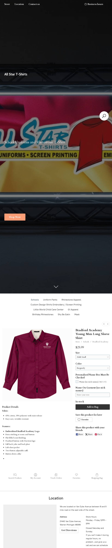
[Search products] (104, 115)
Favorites (76, 478)
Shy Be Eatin (64, 314)
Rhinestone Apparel (71, 299)
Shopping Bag (97, 478)
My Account (35, 478)
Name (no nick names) (92, 382)
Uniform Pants (50, 299)
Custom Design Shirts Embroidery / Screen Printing (56, 304)
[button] (84, 419)
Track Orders (56, 478)
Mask (76, 314)
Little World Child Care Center (48, 309)
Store (7, 4)
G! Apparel (73, 309)
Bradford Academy (100, 341)
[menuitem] (104, 324)
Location (19, 4)
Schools (35, 299)
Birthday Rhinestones (42, 314)
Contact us (34, 4)
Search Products (15, 478)
